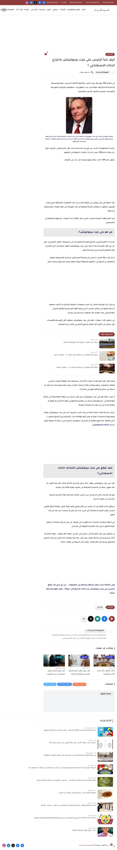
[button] (104, 619)
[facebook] (43, 2)
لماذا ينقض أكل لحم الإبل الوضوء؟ (106, 672)
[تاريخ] (22, 2)
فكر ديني (34, 10)
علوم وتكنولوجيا (73, 10)
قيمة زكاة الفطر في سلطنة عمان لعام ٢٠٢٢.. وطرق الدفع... (75, 355)
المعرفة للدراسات (102, 72)
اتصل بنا (63, 2)
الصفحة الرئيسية (108, 2)
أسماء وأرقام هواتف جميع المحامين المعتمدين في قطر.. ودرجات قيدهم (68, 805)
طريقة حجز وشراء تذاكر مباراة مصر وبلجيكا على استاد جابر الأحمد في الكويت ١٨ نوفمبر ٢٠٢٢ (62, 768)
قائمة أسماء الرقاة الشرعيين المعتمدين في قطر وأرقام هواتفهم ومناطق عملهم (65, 818)
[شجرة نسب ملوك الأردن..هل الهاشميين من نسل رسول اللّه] (105, 744)
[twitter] (35, 2)
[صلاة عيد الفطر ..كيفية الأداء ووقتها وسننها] (107, 343)
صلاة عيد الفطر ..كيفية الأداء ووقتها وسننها (81, 342)
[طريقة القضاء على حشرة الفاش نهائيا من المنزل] (105, 794)
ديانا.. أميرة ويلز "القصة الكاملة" (84, 830)
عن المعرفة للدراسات (92, 2)
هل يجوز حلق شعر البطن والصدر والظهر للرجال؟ (79, 672)
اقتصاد (63, 10)
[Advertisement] (58, 35)
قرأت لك (19, 10)
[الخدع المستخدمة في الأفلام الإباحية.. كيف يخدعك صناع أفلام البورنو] (105, 732)
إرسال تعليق (106, 694)
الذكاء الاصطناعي (101, 425)
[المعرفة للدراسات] (102, 10)
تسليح (55, 10)
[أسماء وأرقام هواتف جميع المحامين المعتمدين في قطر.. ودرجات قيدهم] (105, 807)
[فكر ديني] (14, 2)
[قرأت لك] (5, 2)
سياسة (42, 10)
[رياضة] (10, 2)
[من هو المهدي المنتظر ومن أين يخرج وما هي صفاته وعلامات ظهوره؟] (105, 757)
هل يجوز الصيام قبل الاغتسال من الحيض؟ (56, 672)
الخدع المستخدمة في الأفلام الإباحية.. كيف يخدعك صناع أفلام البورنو (70, 730)
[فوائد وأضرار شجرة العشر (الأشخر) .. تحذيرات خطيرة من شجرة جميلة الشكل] (105, 782)
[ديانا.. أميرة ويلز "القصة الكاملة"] (105, 832)
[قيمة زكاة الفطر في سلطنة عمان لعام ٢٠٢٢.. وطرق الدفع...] (107, 356)
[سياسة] (18, 2)
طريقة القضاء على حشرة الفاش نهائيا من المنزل (77, 793)
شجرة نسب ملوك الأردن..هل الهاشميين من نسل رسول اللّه (72, 743)
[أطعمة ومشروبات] (1, 2)
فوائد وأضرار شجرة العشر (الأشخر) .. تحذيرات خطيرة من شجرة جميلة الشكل (66, 780)
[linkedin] (31, 2)
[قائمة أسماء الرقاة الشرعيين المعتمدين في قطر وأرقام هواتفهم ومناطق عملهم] (105, 819)
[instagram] (27, 2)
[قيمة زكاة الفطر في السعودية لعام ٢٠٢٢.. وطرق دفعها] (107, 368)
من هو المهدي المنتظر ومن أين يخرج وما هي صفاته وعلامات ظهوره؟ (70, 755)
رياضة (26, 10)
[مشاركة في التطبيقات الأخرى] (84, 619)
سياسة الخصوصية (75, 2)
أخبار (84, 10)
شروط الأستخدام (52, 2)
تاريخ (49, 10)
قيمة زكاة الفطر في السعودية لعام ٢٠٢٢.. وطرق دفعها (77, 367)
